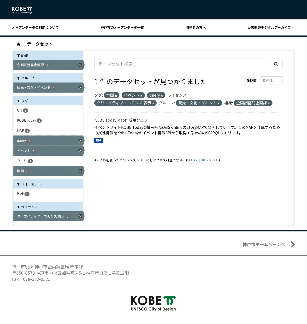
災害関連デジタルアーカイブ (269, 27)
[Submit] (276, 63)
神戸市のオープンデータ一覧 (122, 27)
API (182, 160)
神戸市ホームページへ (263, 244)
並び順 (252, 80)
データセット (40, 44)
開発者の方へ (196, 27)
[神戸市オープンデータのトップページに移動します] (25, 10)
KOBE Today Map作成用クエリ (121, 120)
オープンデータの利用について (35, 27)
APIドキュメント (206, 160)
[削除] (116, 95)
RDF (98, 140)
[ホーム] (19, 44)
